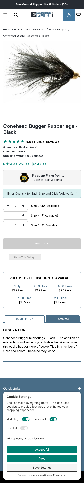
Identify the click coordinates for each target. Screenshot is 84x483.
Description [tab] (25, 319)
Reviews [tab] (63, 319)
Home (7, 29)
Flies (17, 29)
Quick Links (11, 388)
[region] (42, 113)
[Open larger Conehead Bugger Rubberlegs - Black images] (42, 72)
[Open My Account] (69, 15)
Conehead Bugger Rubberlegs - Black (26, 35)
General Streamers (34, 29)
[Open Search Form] (16, 15)
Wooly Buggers (58, 29)
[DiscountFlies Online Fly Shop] (42, 14)
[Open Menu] (5, 15)
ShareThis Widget (24, 257)
